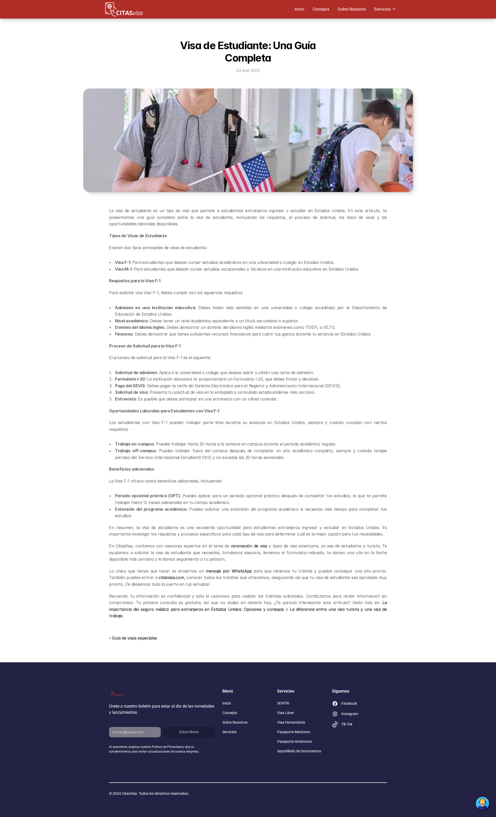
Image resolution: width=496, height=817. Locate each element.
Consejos (321, 9)
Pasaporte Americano (294, 741)
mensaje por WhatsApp (229, 571)
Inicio (299, 9)
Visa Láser (285, 713)
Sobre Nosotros (352, 9)
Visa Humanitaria (291, 722)
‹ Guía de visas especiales (133, 638)
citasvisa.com (171, 577)
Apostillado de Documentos (299, 751)
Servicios (229, 732)
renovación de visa (249, 545)
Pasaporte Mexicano (293, 732)
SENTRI (283, 703)
